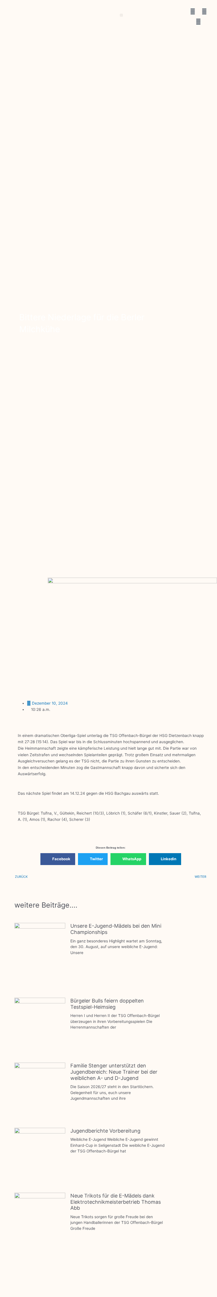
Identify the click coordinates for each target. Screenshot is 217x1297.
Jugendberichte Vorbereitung (105, 1131)
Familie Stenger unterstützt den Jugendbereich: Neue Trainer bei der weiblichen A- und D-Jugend (113, 1072)
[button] (121, 15)
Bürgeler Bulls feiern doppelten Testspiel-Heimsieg (107, 1004)
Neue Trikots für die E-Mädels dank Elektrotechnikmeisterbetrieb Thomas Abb (115, 1202)
